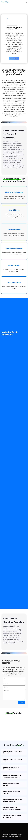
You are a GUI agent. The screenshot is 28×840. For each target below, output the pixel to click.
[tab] (14, 752)
